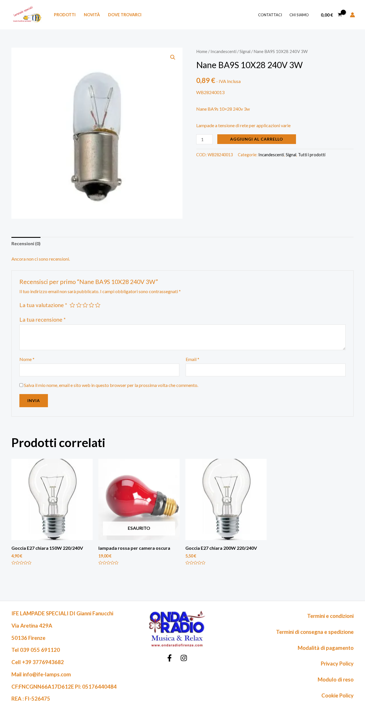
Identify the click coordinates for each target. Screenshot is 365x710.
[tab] (25, 243)
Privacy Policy (337, 663)
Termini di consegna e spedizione (315, 632)
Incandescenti (223, 51)
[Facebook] (169, 658)
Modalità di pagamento (326, 648)
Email (192, 359)
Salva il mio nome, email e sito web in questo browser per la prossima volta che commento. (111, 385)
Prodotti (65, 14)
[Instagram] (183, 658)
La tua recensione (42, 319)
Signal (245, 51)
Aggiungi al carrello (256, 139)
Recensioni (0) (25, 243)
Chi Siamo (299, 15)
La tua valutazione (43, 305)
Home (201, 51)
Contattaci (270, 15)
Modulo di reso (336, 679)
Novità (92, 14)
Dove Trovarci (124, 14)
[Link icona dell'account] (352, 14)
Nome (27, 359)
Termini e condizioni (330, 616)
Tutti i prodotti (311, 154)
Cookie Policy (337, 695)
